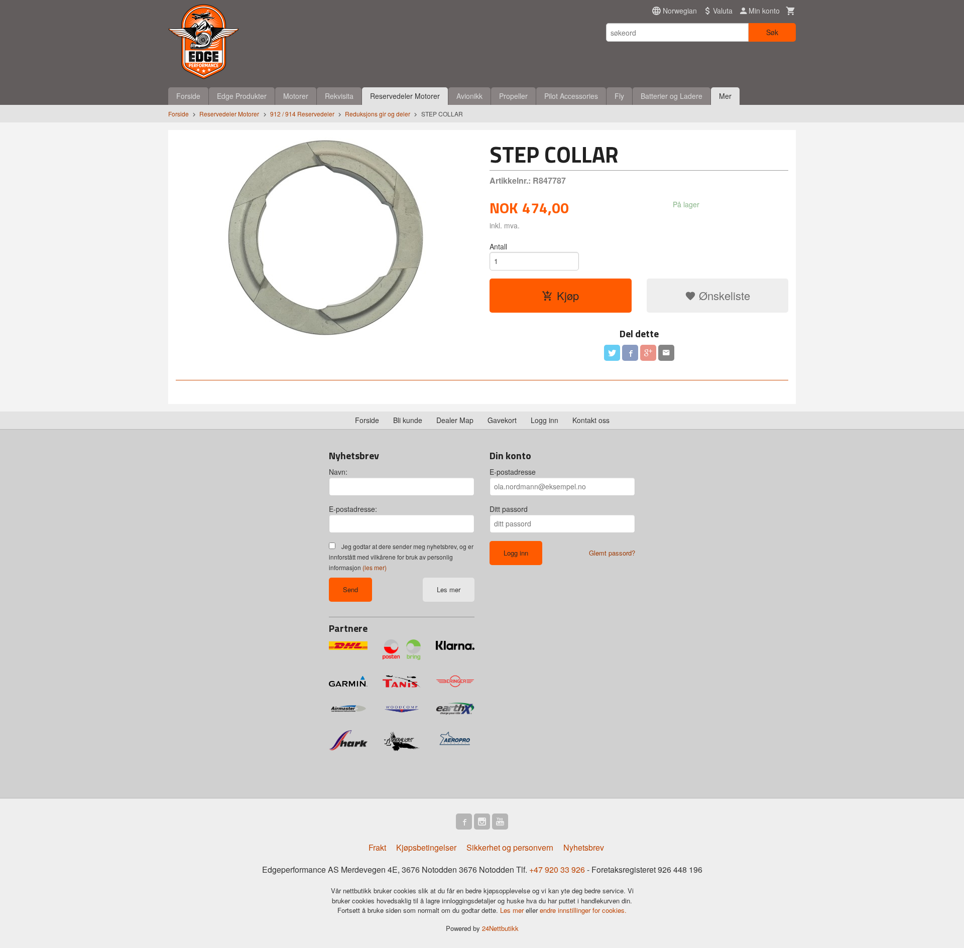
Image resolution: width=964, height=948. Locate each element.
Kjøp (568, 295)
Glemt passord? (612, 553)
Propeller (513, 96)
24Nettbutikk (500, 928)
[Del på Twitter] (612, 353)
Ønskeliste (723, 295)
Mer (725, 96)
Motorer (295, 96)
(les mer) (375, 567)
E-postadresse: (353, 509)
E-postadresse (513, 472)
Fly (619, 96)
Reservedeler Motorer (405, 96)
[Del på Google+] (648, 353)
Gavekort (502, 420)
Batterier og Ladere (671, 96)
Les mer (448, 589)
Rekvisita (339, 96)
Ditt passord (509, 509)
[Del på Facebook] (630, 353)
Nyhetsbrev (583, 847)
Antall (498, 246)
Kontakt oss (591, 420)
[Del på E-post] (666, 353)
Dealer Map (454, 420)
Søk (772, 32)
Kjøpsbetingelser (426, 847)
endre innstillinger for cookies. (583, 910)
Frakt (377, 847)
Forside (188, 96)
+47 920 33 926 (557, 869)
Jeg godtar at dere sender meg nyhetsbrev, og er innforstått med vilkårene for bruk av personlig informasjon (401, 557)
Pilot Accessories (571, 96)
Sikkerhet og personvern (509, 847)
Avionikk (469, 96)
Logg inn (544, 420)
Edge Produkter (242, 96)
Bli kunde (407, 420)
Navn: (338, 472)
